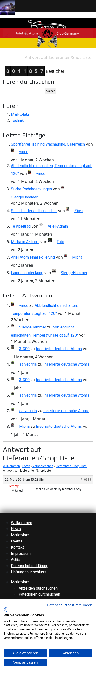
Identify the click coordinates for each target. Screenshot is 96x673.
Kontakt (17, 547)
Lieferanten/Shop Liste (71, 466)
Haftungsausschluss (28, 572)
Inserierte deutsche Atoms (59, 348)
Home (5, 57)
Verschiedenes (42, 466)
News (16, 528)
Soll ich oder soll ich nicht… (34, 210)
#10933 (86, 479)
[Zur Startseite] (48, 33)
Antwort (17, 57)
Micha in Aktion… (25, 241)
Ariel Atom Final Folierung (33, 257)
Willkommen (11, 466)
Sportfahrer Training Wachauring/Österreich (48, 144)
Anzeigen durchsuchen (38, 588)
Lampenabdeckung (27, 272)
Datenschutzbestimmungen (69, 605)
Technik (17, 120)
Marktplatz (20, 114)
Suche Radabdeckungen (31, 189)
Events (17, 541)
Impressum (21, 553)
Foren (26, 466)
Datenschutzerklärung (29, 565)
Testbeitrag (21, 226)
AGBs (15, 559)
